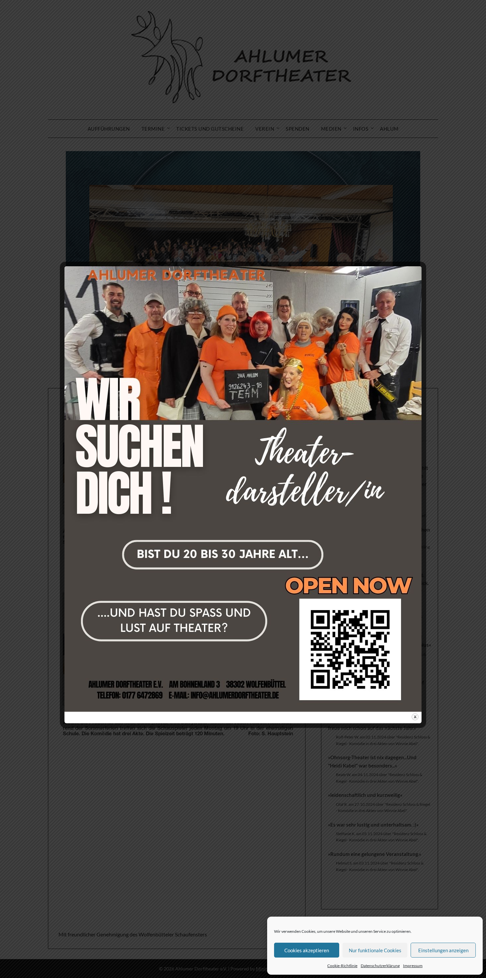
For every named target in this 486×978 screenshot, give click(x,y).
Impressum (413, 965)
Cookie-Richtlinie (342, 965)
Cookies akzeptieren (306, 950)
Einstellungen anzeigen (443, 950)
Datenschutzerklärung (380, 965)
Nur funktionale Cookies (375, 950)
